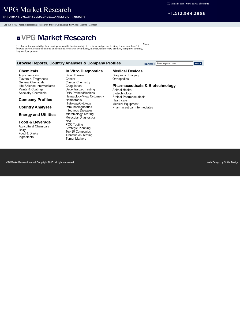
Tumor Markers (76, 138)
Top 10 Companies (78, 131)
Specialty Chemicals (33, 93)
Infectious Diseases (79, 110)
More (146, 44)
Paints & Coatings (31, 89)
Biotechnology (122, 93)
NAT (68, 121)
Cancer (70, 79)
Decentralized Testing (80, 89)
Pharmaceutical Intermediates (132, 107)
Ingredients (26, 137)
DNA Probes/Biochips (80, 93)
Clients (83, 24)
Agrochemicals (29, 75)
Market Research (28, 24)
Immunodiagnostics (79, 107)
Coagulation (74, 86)
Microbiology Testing (80, 114)
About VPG (10, 24)
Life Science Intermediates (37, 86)
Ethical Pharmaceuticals (129, 97)
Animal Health (121, 90)
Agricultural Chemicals (34, 126)
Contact (93, 24)
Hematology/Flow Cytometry (85, 96)
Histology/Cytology (78, 103)
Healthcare (119, 100)
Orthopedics (120, 79)
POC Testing (74, 124)
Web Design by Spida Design (223, 162)
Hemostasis (74, 100)
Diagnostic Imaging (125, 75)
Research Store (47, 24)
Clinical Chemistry (78, 82)
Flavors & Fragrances (33, 79)
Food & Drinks (28, 133)
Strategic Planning (78, 128)
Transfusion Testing (79, 135)
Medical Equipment (125, 104)
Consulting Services (67, 24)
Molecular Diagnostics (81, 117)
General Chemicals (32, 82)
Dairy (22, 130)
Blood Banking (75, 75)
